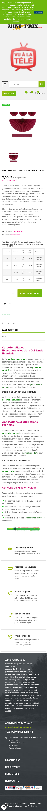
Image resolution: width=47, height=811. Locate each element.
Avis (4, 336)
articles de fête (30, 453)
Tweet (10, 323)
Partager (4, 323)
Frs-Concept (33, 806)
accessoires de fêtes (34, 518)
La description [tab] (10, 330)
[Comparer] (25, 93)
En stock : (6, 235)
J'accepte (38, 12)
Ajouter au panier (30, 293)
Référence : (7, 231)
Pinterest (15, 323)
